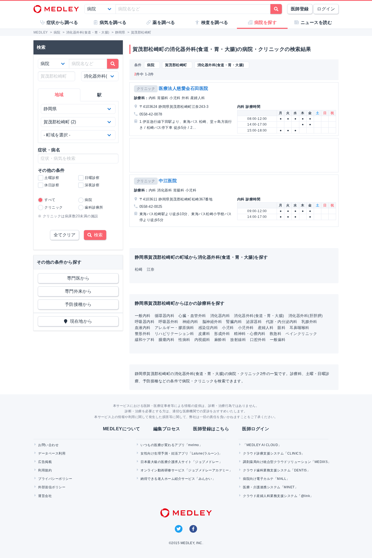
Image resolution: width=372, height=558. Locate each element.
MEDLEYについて (121, 428)
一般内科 (143, 315)
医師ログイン (255, 428)
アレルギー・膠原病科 (174, 327)
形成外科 (222, 333)
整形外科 (143, 333)
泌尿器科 (254, 321)
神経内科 (190, 321)
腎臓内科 (234, 321)
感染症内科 (208, 327)
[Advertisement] (235, 155)
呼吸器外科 (168, 321)
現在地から (80, 321)
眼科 (281, 327)
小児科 (228, 327)
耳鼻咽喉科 (299, 327)
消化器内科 (220, 315)
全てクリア (64, 235)
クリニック (146, 89)
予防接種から (78, 304)
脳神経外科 (212, 321)
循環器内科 (164, 315)
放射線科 (238, 339)
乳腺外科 (309, 321)
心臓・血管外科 (192, 315)
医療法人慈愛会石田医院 (183, 88)
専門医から (78, 278)
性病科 (184, 339)
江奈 (151, 269)
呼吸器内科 (144, 321)
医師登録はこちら (211, 428)
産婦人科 (266, 327)
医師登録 (300, 9)
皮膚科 (204, 333)
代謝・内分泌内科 (281, 321)
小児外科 (246, 327)
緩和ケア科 (144, 339)
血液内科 (143, 327)
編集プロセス (166, 428)
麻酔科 (220, 339)
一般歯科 (278, 339)
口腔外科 (258, 339)
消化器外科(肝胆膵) (305, 315)
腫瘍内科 (166, 339)
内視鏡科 (202, 339)
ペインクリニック (301, 333)
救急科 (275, 333)
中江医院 (168, 180)
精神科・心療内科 (250, 333)
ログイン (326, 9)
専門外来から (78, 291)
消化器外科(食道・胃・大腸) (259, 315)
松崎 (139, 269)
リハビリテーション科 (174, 333)
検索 (97, 235)
